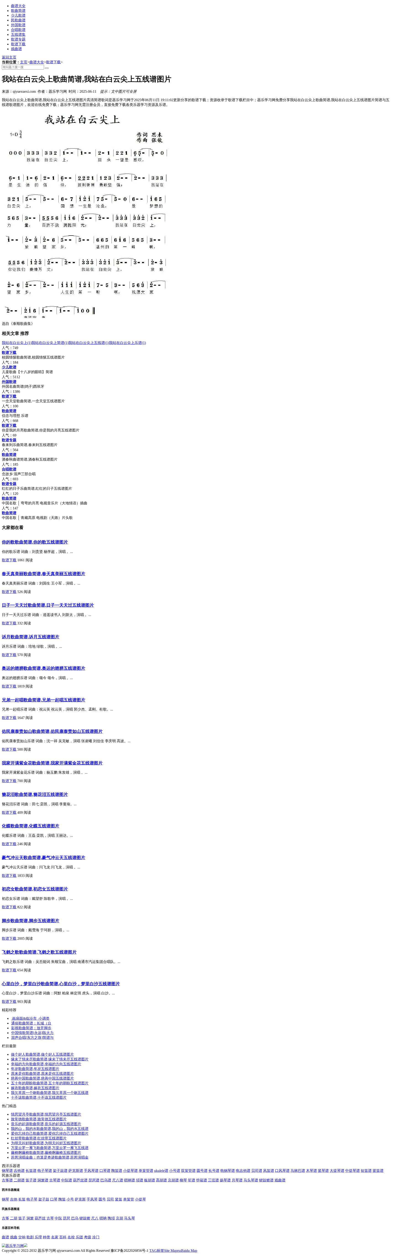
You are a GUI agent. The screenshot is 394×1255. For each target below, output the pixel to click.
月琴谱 (237, 1180)
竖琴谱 (323, 1171)
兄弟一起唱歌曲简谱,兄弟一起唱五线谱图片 (43, 700)
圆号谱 (202, 1171)
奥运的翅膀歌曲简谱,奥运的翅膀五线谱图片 (43, 668)
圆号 (102, 1199)
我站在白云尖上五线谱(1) (88, 343)
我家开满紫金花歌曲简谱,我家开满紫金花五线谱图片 (52, 763)
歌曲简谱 (18, 11)
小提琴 (140, 1199)
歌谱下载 (18, 44)
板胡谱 (149, 1180)
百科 (63, 1237)
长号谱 (213, 1171)
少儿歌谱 (18, 15)
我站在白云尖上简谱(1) (49, 343)
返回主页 (9, 57)
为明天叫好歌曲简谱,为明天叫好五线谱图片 (46, 1143)
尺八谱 (117, 1180)
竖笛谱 (378, 1171)
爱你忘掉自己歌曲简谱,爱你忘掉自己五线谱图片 (49, 1133)
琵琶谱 (93, 1180)
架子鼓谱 (60, 1171)
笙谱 (191, 1180)
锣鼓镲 (84, 1218)
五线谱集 (18, 34)
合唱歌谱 (18, 30)
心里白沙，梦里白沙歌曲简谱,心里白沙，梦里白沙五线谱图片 (61, 983)
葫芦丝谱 (80, 1180)
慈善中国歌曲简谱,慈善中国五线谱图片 (42, 1078)
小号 (70, 1199)
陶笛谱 (116, 1171)
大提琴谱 (337, 1171)
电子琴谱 (44, 1171)
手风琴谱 (91, 1171)
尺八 (94, 1218)
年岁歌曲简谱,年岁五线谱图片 (35, 1069)
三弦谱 (213, 1180)
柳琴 (183, 1180)
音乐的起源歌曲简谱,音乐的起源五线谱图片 (46, 1124)
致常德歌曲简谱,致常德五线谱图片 (39, 1119)
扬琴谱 (225, 1180)
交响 (22, 1237)
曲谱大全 (18, 6)
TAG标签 (156, 1250)
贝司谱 (256, 1171)
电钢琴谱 (227, 1171)
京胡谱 (173, 1180)
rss (179, 1250)
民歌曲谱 (18, 20)
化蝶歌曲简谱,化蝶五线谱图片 (30, 826)
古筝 (5, 1218)
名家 (54, 1237)
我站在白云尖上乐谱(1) (127, 343)
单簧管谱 (146, 1171)
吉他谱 (19, 1171)
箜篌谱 (201, 1180)
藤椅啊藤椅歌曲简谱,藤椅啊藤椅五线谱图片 (46, 1153)
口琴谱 (104, 1171)
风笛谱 (268, 1171)
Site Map (170, 1250)
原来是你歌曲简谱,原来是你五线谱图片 (42, 1073)
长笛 (22, 1199)
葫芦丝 (40, 1218)
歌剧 (30, 1237)
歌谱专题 (18, 39)
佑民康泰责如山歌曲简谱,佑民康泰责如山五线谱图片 (52, 731)
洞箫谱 (42, 1180)
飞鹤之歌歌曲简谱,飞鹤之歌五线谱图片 (39, 952)
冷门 (95, 1237)
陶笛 (62, 1199)
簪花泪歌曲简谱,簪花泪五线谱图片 (35, 794)
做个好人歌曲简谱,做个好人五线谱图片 (42, 1054)
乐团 (79, 1237)
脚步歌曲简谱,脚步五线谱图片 (30, 920)
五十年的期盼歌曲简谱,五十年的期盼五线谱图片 (49, 1083)
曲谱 (5, 1237)
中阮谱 (66, 1180)
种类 (46, 1237)
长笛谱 (31, 1171)
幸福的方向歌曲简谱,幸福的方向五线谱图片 (46, 1064)
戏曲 (13, 1237)
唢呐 (103, 1218)
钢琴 (5, 1199)
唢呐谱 (129, 1180)
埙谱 (139, 1180)
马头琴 (129, 1218)
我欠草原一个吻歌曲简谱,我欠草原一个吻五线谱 (49, 1093)
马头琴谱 (251, 1180)
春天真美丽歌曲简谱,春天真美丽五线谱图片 (43, 573)
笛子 (22, 1218)
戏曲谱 (16, 49)
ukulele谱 (161, 1171)
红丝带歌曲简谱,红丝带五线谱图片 (39, 1138)
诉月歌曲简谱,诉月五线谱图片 (30, 636)
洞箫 (30, 1218)
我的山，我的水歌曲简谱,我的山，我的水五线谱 (49, 1129)
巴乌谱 (105, 1180)
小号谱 (174, 1171)
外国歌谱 (18, 25)
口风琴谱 (282, 1171)
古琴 (50, 1218)
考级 (87, 1237)
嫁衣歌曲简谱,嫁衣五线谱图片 (35, 1088)
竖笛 (118, 1199)
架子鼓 (43, 1199)
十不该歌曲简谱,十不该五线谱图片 (39, 1097)
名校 (71, 1237)
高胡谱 (161, 1180)
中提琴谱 (352, 1171)
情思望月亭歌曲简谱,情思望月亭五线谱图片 (46, 1114)
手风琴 (92, 1199)
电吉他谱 (243, 1171)
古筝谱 (7, 1180)
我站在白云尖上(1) (16, 343)
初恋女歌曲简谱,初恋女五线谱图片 (35, 889)
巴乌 (74, 1218)
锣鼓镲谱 (266, 1180)
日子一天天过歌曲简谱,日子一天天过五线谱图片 (48, 605)
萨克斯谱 (75, 1171)
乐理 (38, 1237)
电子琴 (31, 1199)
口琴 (53, 1199)
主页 (23, 62)
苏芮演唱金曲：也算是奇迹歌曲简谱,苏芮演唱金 (49, 1157)
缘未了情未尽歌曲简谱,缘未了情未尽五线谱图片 (49, 1059)
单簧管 (128, 1199)
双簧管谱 (188, 1171)
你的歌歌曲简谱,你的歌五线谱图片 (35, 542)
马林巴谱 (297, 1171)
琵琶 (66, 1218)
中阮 (58, 1218)
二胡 (13, 1218)
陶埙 (111, 1218)
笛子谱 (31, 1180)
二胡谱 (19, 1180)
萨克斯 (80, 1199)
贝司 (110, 1199)
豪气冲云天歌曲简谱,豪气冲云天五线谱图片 (43, 857)
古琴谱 (54, 1180)
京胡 (119, 1218)
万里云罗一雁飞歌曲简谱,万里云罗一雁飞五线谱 (49, 1148)
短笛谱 (366, 1171)
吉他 (13, 1199)
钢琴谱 (7, 1171)
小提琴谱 (130, 1171)
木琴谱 (311, 1171)
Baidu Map (189, 1250)
